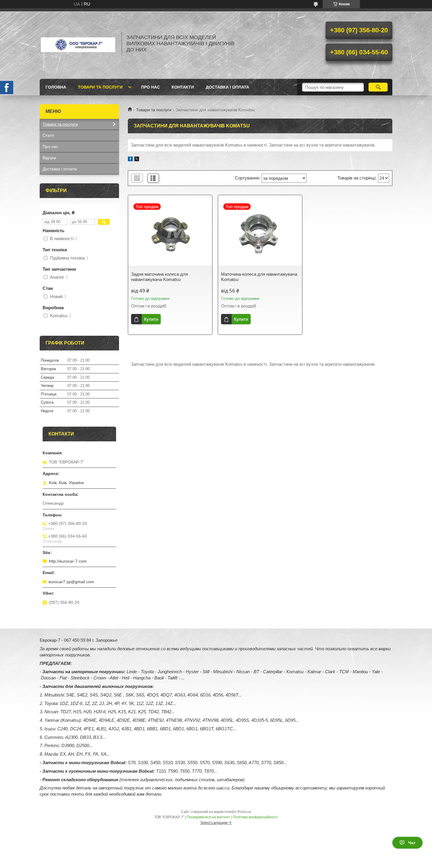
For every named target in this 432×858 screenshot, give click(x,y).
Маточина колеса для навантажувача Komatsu (259, 277)
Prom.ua (244, 812)
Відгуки (49, 157)
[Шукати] (378, 87)
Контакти (183, 87)
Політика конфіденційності (255, 817)
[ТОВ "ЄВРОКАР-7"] (78, 43)
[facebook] (130, 159)
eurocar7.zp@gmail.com (71, 581)
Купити (151, 319)
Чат (412, 842)
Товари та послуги (100, 87)
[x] (136, 159)
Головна (56, 87)
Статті (48, 135)
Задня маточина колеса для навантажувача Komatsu (159, 277)
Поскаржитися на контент (208, 817)
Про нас (150, 87)
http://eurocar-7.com (68, 561)
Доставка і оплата (227, 87)
